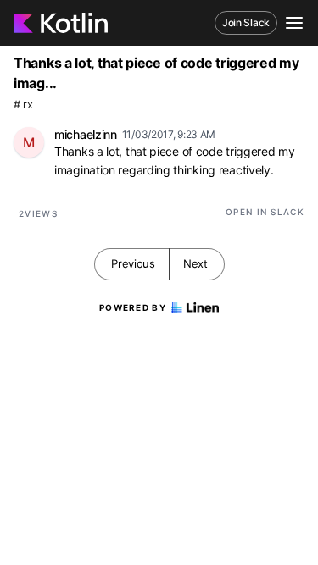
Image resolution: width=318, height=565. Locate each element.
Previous (133, 263)
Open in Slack (265, 212)
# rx (23, 104)
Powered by (132, 307)
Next (195, 263)
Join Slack (246, 22)
